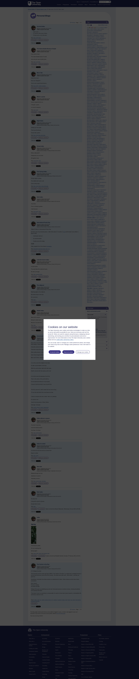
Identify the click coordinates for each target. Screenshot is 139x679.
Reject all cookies (68, 352)
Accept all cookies (54, 352)
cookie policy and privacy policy (64, 339)
